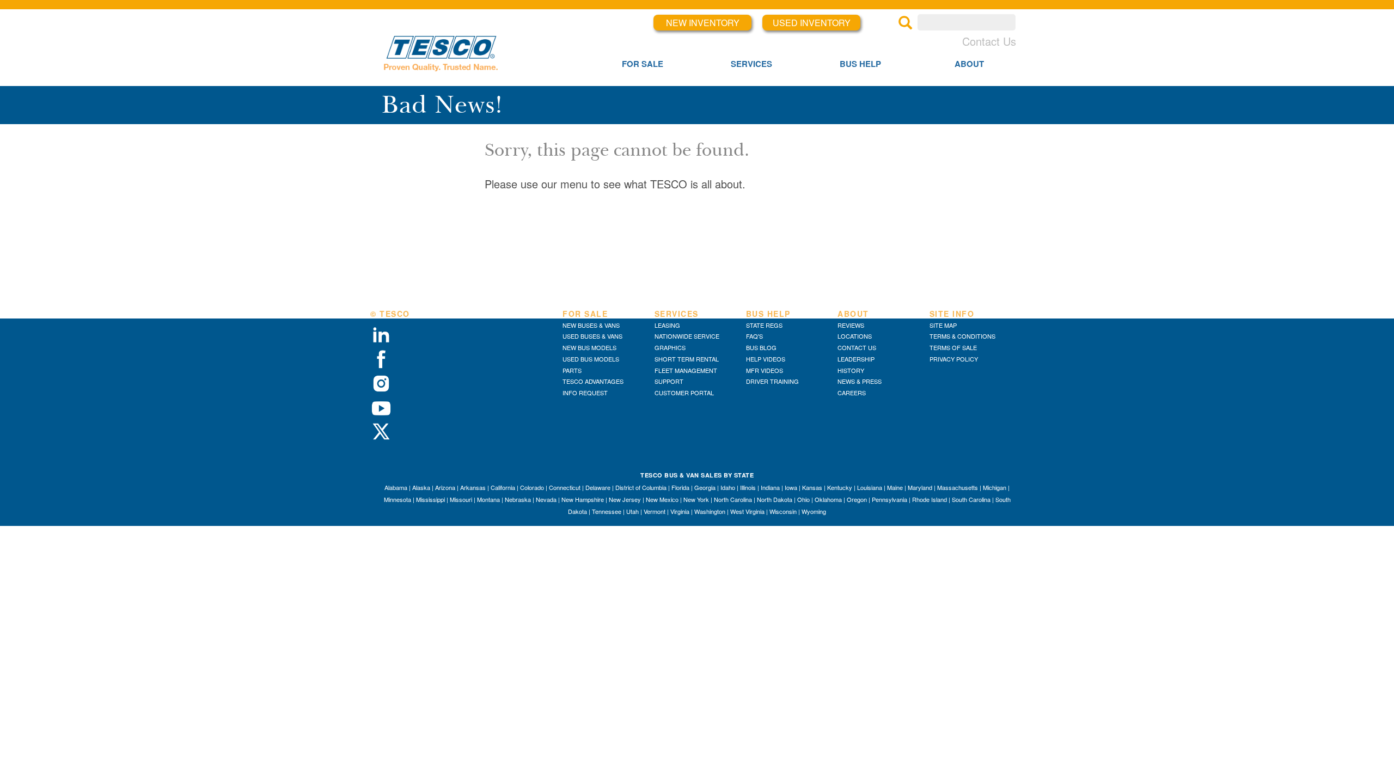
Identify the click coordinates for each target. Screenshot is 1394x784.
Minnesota (397, 499)
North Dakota (774, 499)
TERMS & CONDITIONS (962, 336)
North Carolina (733, 499)
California (503, 487)
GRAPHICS (670, 347)
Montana (488, 499)
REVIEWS (850, 325)
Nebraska (518, 499)
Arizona (445, 487)
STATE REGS (764, 325)
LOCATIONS (854, 336)
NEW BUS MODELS (589, 347)
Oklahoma (828, 499)
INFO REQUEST (585, 392)
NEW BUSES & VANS (591, 325)
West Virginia (747, 511)
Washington (709, 511)
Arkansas (473, 487)
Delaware (597, 487)
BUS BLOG (761, 347)
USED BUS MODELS (591, 358)
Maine (895, 487)
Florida (680, 487)
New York (696, 499)
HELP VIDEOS (765, 358)
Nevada (546, 499)
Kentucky (839, 487)
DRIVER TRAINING (772, 381)
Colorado (532, 487)
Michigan (994, 487)
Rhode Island (929, 499)
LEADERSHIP (856, 358)
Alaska (421, 487)
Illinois (748, 487)
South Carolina (971, 499)
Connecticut (564, 487)
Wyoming (814, 511)
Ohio (803, 499)
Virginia (679, 511)
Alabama (395, 487)
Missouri (461, 499)
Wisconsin (783, 511)
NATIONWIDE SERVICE (687, 336)
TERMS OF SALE (953, 347)
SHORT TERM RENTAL (687, 358)
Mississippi (430, 499)
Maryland (920, 487)
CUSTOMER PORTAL (684, 392)
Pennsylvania (889, 499)
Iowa (791, 487)
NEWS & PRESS (859, 381)
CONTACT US (856, 347)
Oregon (857, 499)
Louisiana (869, 487)
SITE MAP (943, 325)
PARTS (572, 370)
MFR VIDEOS (764, 370)
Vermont (654, 511)
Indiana (770, 487)
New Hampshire (582, 499)
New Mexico (662, 499)
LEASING (667, 325)
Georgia (705, 487)
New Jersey (625, 499)
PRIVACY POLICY (954, 358)
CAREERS (851, 392)
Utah (632, 511)
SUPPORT (669, 381)
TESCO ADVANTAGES (593, 381)
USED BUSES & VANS (592, 336)
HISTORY (850, 370)
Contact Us (989, 41)
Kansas (812, 487)
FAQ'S (754, 336)
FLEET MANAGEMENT (686, 370)
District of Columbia (641, 487)
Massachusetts (957, 487)
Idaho (727, 487)
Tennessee (606, 511)
